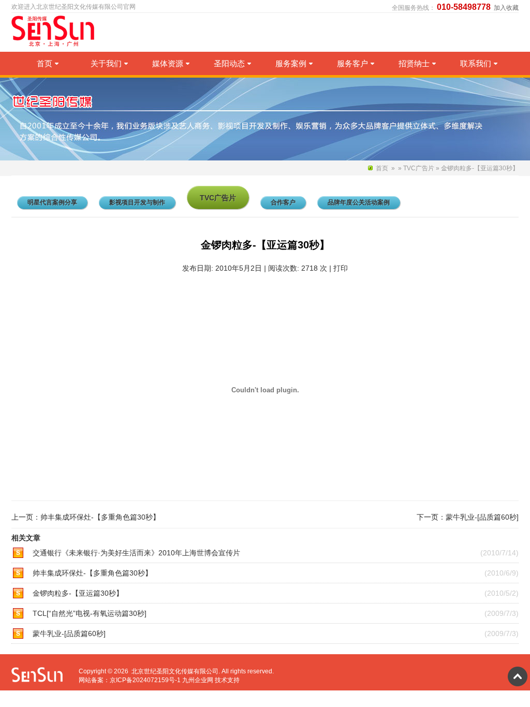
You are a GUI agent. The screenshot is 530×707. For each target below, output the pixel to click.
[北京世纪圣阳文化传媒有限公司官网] (54, 44)
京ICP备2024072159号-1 (145, 680)
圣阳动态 (229, 63)
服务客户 (352, 63)
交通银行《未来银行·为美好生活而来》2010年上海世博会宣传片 (136, 553)
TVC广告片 (418, 168)
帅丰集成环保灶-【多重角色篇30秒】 (100, 517)
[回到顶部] (517, 676)
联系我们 (475, 63)
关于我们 (106, 63)
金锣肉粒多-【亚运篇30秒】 (78, 593)
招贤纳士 (414, 63)
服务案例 (290, 63)
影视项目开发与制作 (137, 202)
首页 (44, 63)
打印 (340, 268)
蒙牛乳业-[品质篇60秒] (482, 517)
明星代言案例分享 (52, 202)
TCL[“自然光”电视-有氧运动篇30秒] (89, 613)
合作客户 (283, 202)
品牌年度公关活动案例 (359, 202)
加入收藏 (506, 7)
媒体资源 (167, 63)
